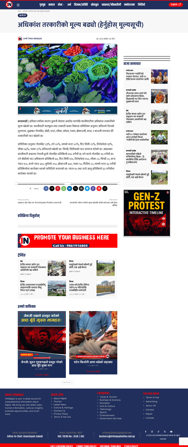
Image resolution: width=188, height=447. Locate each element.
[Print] (81, 188)
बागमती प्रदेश (131, 90)
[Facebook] (46, 188)
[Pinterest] (57, 188)
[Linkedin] (69, 188)
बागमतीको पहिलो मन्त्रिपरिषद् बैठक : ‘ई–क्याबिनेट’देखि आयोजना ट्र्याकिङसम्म (136, 158)
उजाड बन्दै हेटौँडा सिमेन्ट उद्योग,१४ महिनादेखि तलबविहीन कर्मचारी (79, 287)
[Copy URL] (104, 188)
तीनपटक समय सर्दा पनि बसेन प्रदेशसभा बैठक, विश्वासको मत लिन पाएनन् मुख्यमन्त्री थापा (137, 98)
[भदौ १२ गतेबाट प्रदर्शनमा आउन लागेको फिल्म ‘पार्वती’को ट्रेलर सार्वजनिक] (159, 137)
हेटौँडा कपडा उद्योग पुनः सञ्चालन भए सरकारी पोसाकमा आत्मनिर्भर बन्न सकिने (33, 267)
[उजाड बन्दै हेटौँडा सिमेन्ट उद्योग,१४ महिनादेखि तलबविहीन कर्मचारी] (106, 288)
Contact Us (59, 410)
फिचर (71, 261)
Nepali (149, 413)
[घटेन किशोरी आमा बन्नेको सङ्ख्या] (93, 335)
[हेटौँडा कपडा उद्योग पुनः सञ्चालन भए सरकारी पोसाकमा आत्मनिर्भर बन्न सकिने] (57, 268)
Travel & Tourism (108, 396)
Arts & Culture (107, 406)
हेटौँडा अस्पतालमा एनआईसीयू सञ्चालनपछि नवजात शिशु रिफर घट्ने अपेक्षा (33, 287)
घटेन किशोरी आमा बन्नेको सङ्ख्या (93, 362)
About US (151, 405)
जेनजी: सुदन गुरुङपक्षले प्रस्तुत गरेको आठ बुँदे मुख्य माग (42, 364)
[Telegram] (87, 188)
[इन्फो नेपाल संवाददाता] (20, 39)
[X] (51, 188)
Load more (66, 382)
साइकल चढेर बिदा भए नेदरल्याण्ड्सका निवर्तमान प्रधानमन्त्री (39, 203)
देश (21, 261)
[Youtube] (171, 431)
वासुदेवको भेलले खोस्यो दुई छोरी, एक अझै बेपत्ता (80, 266)
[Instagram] (152, 431)
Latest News (60, 404)
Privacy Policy (61, 413)
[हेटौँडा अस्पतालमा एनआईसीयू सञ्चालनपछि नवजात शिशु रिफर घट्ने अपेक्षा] (57, 288)
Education (105, 402)
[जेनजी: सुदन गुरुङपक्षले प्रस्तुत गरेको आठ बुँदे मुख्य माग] (42, 335)
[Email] (75, 188)
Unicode (150, 417)
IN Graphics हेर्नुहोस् (41, 375)
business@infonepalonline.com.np (117, 436)
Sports (103, 412)
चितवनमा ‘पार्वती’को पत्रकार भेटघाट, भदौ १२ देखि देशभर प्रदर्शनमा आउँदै (137, 76)
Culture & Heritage (63, 407)
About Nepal (60, 398)
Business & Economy (110, 399)
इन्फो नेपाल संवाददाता (32, 39)
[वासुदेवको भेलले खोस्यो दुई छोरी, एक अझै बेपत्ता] (106, 268)
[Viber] (93, 188)
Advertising (151, 401)
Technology (105, 409)
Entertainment (107, 415)
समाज (19, 11)
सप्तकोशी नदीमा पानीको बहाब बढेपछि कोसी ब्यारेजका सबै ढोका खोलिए (93, 204)
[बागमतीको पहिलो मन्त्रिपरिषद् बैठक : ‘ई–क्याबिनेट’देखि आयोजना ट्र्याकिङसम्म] (159, 157)
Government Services (110, 418)
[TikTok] (158, 431)
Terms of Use (152, 397)
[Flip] (99, 188)
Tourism (58, 401)
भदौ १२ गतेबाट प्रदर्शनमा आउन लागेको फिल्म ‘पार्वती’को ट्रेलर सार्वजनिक (137, 137)
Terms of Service (62, 416)
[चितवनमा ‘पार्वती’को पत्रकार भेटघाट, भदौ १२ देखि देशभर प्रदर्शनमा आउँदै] (159, 76)
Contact (150, 409)
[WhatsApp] (63, 188)
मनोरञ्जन (129, 70)
